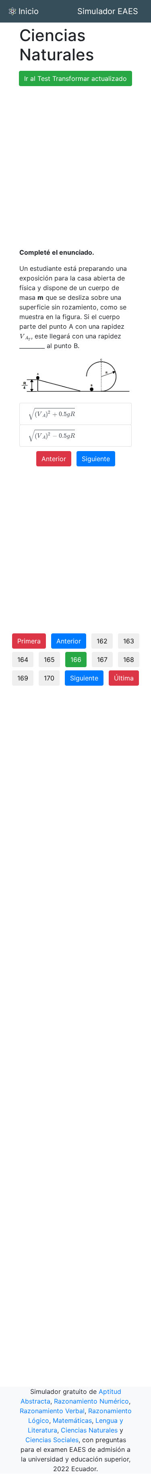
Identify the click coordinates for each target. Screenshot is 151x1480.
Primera (29, 641)
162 (102, 641)
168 (128, 659)
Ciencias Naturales (89, 1430)
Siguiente (96, 459)
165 (49, 659)
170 (49, 678)
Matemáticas (72, 1420)
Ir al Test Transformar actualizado (75, 78)
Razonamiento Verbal (52, 1411)
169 (22, 678)
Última (124, 678)
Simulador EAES (107, 11)
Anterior (53, 459)
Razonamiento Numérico (91, 1401)
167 (102, 659)
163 (128, 641)
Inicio (29, 11)
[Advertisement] (75, 168)
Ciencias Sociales (52, 1440)
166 (75, 659)
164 (22, 659)
